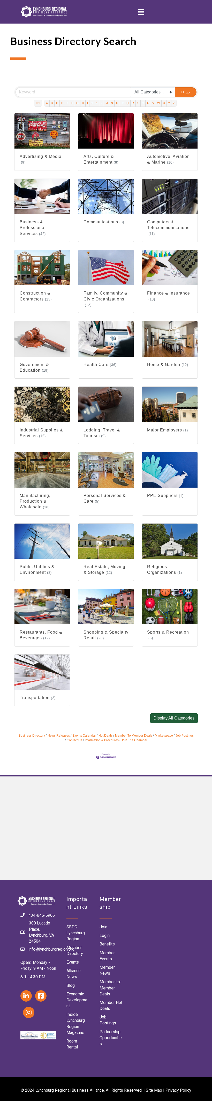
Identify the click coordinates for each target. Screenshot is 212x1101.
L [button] (101, 103)
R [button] (133, 103)
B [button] (52, 103)
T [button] (143, 103)
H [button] (83, 103)
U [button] (148, 103)
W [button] (158, 103)
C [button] (57, 103)
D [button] (62, 103)
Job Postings (185, 735)
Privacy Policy (178, 1090)
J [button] (92, 103)
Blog (70, 985)
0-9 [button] (38, 103)
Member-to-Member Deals (111, 987)
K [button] (96, 103)
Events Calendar (84, 735)
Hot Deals (105, 735)
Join (103, 926)
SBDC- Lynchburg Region (75, 932)
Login (105, 935)
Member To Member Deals (133, 735)
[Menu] (141, 11)
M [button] (106, 103)
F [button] (72, 103)
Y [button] (169, 103)
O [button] (117, 103)
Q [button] (127, 103)
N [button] (112, 103)
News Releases (59, 735)
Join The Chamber (134, 740)
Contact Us (74, 740)
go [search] (188, 92)
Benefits (107, 944)
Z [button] (174, 103)
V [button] (153, 103)
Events (72, 962)
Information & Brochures (102, 740)
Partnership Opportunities (111, 1037)
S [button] (138, 103)
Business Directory (32, 735)
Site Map (154, 1090)
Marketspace (164, 735)
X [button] (164, 103)
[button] (174, 718)
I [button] (87, 103)
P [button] (122, 103)
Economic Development (76, 1000)
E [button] (67, 103)
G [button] (77, 103)
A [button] (47, 103)
